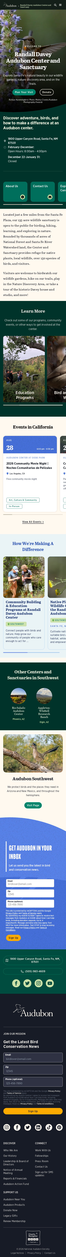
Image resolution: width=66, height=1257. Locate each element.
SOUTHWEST (17, 624)
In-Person (14, 506)
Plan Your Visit (24, 92)
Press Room (42, 1161)
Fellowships (42, 1155)
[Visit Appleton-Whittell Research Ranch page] (44, 704)
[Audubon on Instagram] (6, 1127)
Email (10, 881)
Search (55, 5)
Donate (46, 92)
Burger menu (60, 5)
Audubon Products (14, 1204)
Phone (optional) (15, 901)
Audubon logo (9, 5)
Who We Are (10, 1150)
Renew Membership (14, 1221)
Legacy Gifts (10, 1215)
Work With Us (43, 1150)
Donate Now (10, 1210)
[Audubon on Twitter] (27, 1127)
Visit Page (33, 805)
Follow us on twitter (27, 983)
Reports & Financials (15, 1178)
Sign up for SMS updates (44, 1174)
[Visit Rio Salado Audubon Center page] (18, 704)
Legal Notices (17, 1253)
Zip (9, 891)
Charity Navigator (33, 1236)
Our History (10, 1155)
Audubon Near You (14, 1199)
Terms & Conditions (45, 1104)
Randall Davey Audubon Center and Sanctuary (35, 6)
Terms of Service (29, 913)
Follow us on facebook (16, 983)
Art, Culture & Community (23, 500)
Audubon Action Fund (16, 1184)
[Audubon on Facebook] (17, 1127)
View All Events (31, 521)
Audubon (33, 1010)
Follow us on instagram (39, 983)
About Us (12, 186)
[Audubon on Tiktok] (48, 1127)
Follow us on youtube (50, 983)
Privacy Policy (29, 927)
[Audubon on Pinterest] (59, 1127)
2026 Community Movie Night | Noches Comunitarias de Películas (30, 474)
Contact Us (40, 186)
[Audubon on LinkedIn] (38, 1127)
